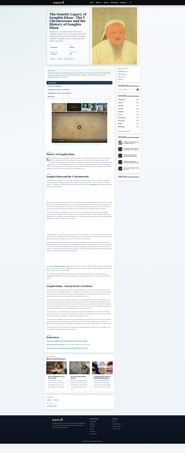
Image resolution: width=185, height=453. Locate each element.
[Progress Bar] (59, 109)
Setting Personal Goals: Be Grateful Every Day (131, 142)
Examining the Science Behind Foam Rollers (102, 377)
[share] (104, 113)
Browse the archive (124, 131)
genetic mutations (60, 266)
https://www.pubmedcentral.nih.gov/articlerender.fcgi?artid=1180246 (67, 341)
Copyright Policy (116, 424)
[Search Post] (138, 90)
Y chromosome (92, 184)
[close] (148, 447)
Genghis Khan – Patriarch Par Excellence (59, 93)
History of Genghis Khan (55, 86)
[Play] (52, 110)
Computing (128, 99)
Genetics (52, 58)
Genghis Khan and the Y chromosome (58, 89)
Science (106, 2)
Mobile (128, 123)
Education (123, 2)
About (114, 421)
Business (128, 105)
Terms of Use (116, 429)
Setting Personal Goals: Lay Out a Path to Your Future (131, 149)
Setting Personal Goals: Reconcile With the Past (130, 155)
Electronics (128, 120)
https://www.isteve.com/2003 (55, 344)
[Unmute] (54, 110)
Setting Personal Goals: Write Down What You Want (131, 162)
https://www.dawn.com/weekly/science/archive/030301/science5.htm (67, 348)
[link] (54, 114)
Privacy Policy (116, 426)
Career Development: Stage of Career (131, 168)
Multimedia (128, 126)
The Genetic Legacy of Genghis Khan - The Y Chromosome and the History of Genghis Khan (79, 114)
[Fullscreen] (65, 110)
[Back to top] (92, 437)
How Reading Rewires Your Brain (56, 377)
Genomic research (68, 58)
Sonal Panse (54, 47)
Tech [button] (91, 2)
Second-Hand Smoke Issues (78, 377)
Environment (114, 2)
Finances (128, 108)
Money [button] (98, 2)
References (51, 96)
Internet (128, 102)
